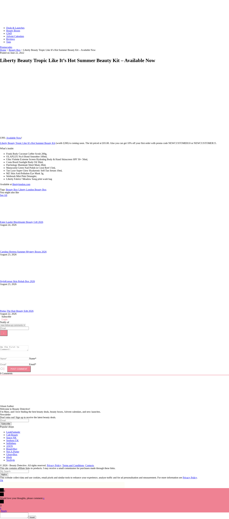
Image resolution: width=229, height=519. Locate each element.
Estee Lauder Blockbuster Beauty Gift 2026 (21, 222)
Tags (8, 42)
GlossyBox (11, 454)
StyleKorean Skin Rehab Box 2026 (17, 281)
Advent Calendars (15, 36)
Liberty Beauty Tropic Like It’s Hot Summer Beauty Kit (27, 143)
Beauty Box (12, 189)
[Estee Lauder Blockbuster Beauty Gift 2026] (23, 219)
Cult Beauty (12, 435)
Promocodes (6, 47)
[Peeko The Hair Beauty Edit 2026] (23, 308)
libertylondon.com (21, 184)
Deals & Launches (15, 28)
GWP (9, 33)
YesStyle (10, 460)
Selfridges (11, 443)
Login (4, 319)
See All (3, 195)
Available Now (13, 137)
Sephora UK (12, 440)
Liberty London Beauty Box (32, 189)
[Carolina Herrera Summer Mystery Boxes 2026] (23, 249)
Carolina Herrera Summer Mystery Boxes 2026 (23, 251)
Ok (1, 480)
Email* (32, 364)
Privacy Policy (54, 465)
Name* (32, 358)
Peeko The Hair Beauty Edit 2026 (16, 311)
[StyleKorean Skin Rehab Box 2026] (23, 278)
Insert (32, 517)
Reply (4, 511)
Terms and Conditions (73, 465)
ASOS (9, 446)
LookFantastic (13, 432)
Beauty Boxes (13, 30)
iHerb (9, 457)
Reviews (10, 39)
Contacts (89, 465)
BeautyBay (11, 449)
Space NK (11, 437)
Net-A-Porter (12, 451)
